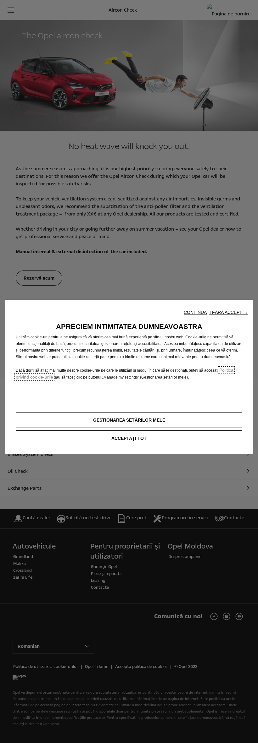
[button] (216, 312)
